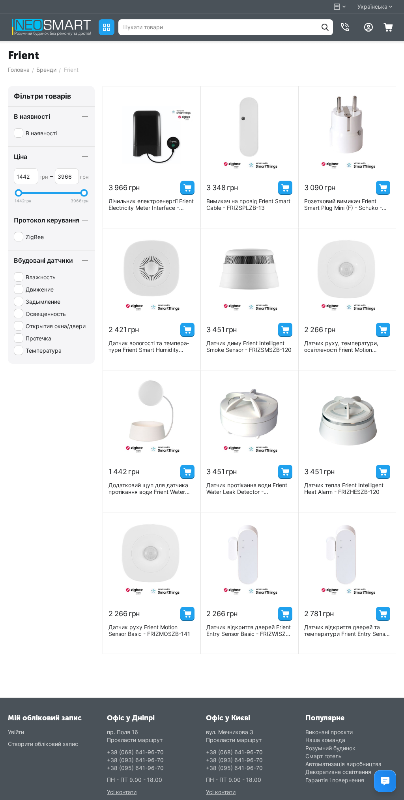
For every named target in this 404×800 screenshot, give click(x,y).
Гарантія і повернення (334, 780)
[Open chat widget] (385, 781)
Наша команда (325, 739)
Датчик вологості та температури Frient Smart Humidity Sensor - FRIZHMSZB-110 (148, 346)
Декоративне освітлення (338, 771)
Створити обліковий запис (43, 743)
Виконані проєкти (329, 732)
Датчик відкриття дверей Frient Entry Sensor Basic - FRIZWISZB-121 (249, 630)
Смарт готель (323, 756)
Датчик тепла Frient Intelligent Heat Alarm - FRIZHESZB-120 (343, 488)
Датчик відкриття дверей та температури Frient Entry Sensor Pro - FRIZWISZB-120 (347, 630)
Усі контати (122, 792)
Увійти (16, 732)
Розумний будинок (330, 748)
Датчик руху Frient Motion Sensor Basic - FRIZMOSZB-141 (149, 630)
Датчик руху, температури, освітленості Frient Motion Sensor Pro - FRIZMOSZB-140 (343, 346)
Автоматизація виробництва (343, 764)
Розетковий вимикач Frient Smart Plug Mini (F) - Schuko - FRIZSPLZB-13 (343, 204)
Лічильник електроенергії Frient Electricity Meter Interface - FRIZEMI (151, 204)
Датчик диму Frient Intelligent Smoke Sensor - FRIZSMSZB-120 (249, 346)
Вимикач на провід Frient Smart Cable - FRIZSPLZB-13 (248, 204)
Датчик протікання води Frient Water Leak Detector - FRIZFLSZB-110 (246, 488)
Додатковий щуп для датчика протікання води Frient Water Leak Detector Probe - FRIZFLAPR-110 (148, 488)
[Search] (325, 27)
